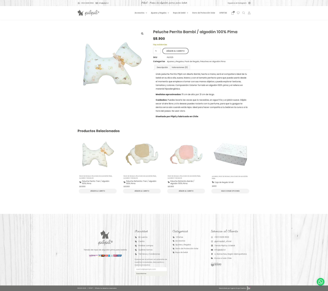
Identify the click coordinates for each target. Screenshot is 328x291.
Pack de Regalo (192, 61)
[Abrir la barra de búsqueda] (243, 13)
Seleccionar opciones (230, 191)
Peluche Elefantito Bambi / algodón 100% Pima (182, 182)
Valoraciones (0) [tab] (180, 67)
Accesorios (139, 13)
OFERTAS (223, 13)
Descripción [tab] (162, 67)
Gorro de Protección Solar (203, 13)
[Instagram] (249, 3)
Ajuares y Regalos (158, 13)
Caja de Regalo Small (224, 182)
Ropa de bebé (179, 13)
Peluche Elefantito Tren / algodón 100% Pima (141, 182)
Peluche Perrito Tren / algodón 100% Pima (95, 182)
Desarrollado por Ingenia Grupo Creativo (232, 288)
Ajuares (215, 176)
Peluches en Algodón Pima (212, 61)
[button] (142, 33)
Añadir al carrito (175, 51)
